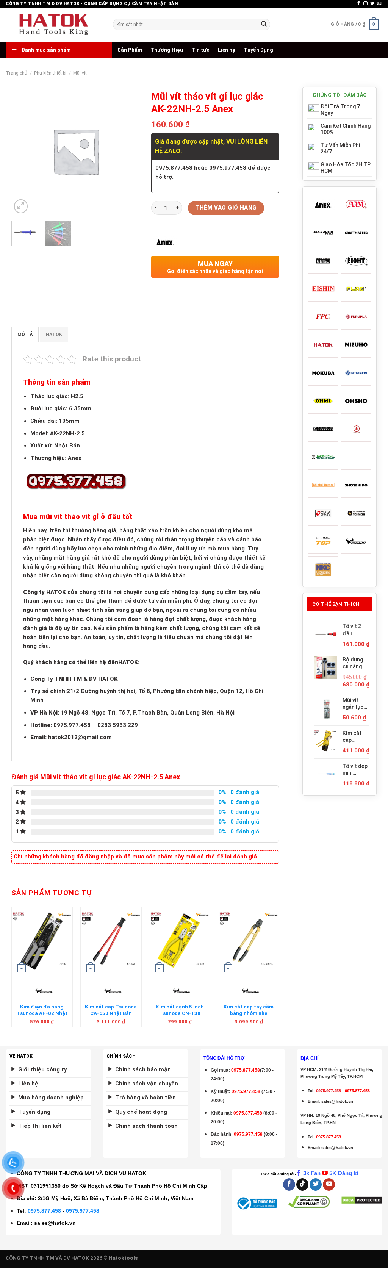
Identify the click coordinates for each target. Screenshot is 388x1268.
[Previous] (11, 969)
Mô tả (25, 334)
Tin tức (200, 50)
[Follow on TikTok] (302, 1184)
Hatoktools (123, 1258)
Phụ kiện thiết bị (50, 73)
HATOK (54, 334)
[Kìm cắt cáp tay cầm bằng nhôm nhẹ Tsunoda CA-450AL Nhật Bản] (248, 941)
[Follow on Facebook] (359, 3)
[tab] (25, 334)
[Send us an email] (379, 3)
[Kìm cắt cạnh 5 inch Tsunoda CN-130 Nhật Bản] (179, 941)
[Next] (279, 969)
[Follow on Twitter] (372, 3)
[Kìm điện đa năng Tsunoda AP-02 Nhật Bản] (42, 941)
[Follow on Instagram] (365, 3)
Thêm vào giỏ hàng (226, 207)
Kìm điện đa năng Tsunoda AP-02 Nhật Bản (41, 1013)
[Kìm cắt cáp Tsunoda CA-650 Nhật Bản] (111, 941)
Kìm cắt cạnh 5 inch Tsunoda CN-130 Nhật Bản (180, 1013)
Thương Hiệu (166, 50)
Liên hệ (226, 50)
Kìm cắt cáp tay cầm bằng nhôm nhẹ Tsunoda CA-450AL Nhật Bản (249, 1016)
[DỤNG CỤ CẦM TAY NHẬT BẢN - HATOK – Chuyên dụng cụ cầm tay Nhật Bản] (54, 25)
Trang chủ (16, 73)
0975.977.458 (246, 1091)
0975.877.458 (44, 1211)
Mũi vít (80, 73)
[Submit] (264, 24)
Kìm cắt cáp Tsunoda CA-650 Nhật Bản (111, 1010)
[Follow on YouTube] (329, 1184)
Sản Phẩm (129, 50)
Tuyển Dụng (258, 50)
